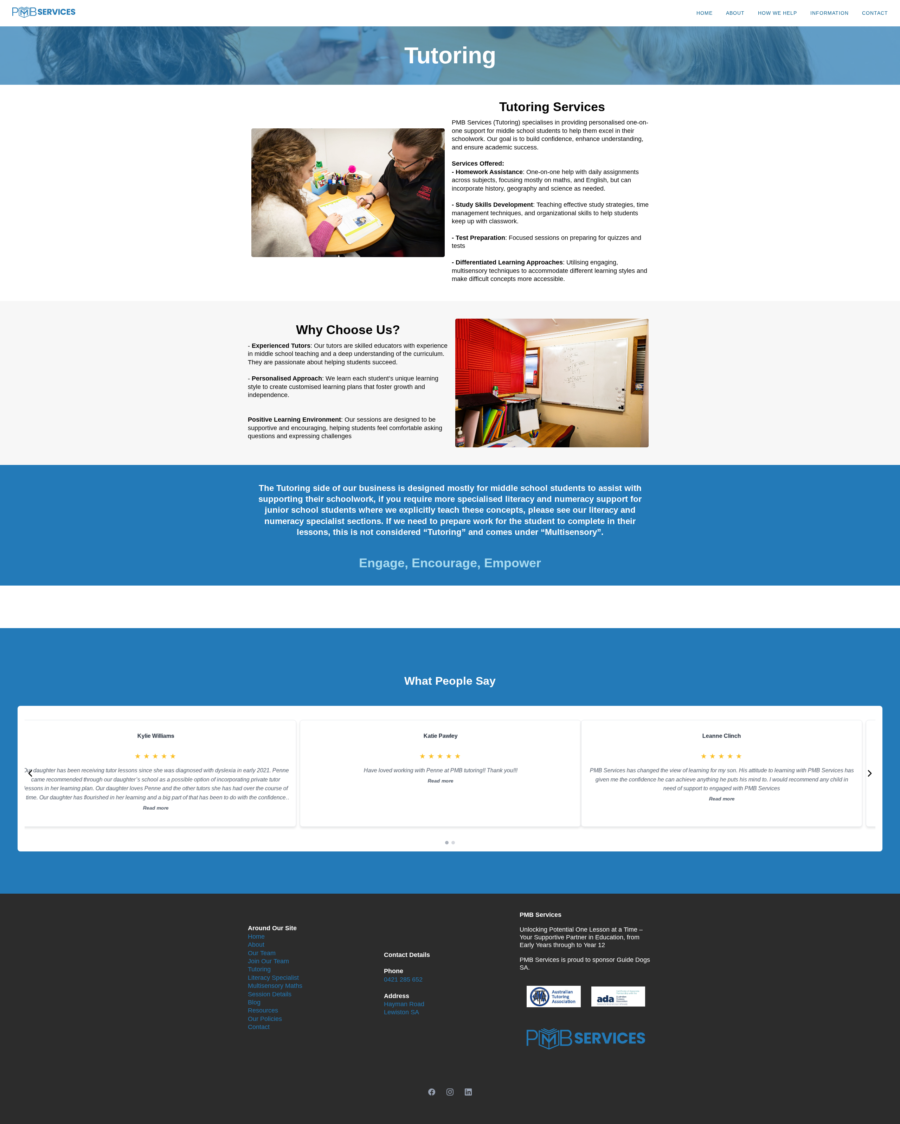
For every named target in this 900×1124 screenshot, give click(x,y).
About (735, 13)
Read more (165, 799)
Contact (875, 13)
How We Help (777, 13)
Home (704, 13)
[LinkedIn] (468, 1092)
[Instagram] (450, 1092)
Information (829, 13)
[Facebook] (432, 1092)
